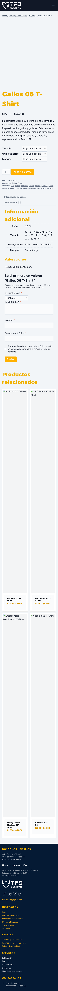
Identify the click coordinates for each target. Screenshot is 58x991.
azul (12, 186)
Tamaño (6, 148)
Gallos (14, 183)
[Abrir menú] (53, 5)
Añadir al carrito (22, 171)
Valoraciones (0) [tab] (12, 202)
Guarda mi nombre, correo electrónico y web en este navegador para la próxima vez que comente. (30, 349)
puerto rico (32, 188)
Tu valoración (13, 302)
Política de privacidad (11, 946)
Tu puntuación (13, 293)
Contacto (6, 929)
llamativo (5, 188)
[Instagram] (10, 894)
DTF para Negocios (10, 922)
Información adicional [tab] (15, 197)
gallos (50, 186)
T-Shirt (20, 183)
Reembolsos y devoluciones (14, 943)
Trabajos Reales (8, 925)
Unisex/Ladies (10, 153)
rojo (38, 188)
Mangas (6, 159)
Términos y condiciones (12, 939)
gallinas (44, 186)
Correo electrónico (15, 333)
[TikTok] (15, 894)
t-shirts (50, 188)
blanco (17, 186)
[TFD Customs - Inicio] (12, 884)
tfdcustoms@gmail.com (12, 900)
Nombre (10, 320)
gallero (37, 186)
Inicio (4, 912)
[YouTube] (20, 894)
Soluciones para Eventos (12, 919)
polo (25, 188)
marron (13, 188)
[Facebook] (4, 894)
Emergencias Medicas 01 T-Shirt (13, 825)
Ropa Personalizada (10, 915)
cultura (31, 186)
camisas (24, 186)
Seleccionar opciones (14, 611)
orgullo (19, 188)
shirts (43, 188)
